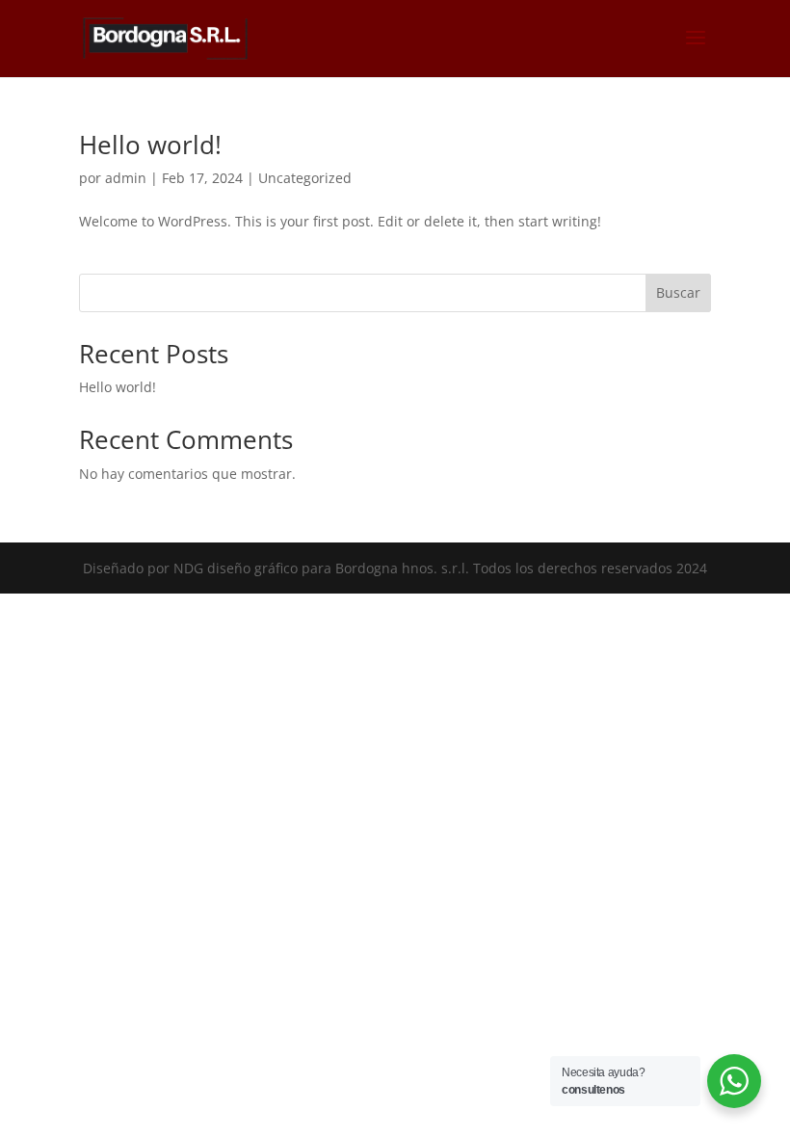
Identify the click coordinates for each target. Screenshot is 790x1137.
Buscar (678, 292)
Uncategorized (305, 178)
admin (125, 178)
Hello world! (150, 144)
